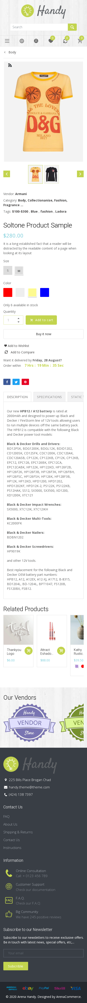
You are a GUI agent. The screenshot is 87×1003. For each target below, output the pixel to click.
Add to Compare (23, 352)
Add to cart (44, 320)
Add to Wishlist (18, 346)
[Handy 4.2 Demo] (43, 11)
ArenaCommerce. (68, 997)
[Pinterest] (25, 382)
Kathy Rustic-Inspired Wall (79, 655)
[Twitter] (16, 382)
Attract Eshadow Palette (47, 653)
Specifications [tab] (49, 397)
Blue (34, 211)
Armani (21, 194)
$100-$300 (20, 211)
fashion (46, 211)
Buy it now (43, 334)
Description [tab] (17, 397)
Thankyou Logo (14, 651)
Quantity (9, 311)
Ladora (60, 211)
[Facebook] (6, 382)
